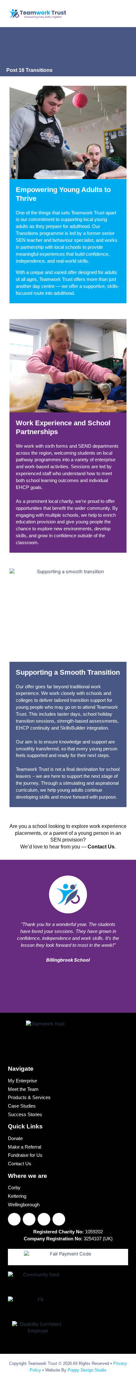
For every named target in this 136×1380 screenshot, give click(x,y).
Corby (14, 1188)
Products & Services (29, 1098)
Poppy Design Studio (87, 1370)
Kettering (17, 1196)
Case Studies (22, 1106)
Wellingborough (24, 1205)
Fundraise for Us (25, 1155)
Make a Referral (24, 1147)
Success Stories (25, 1115)
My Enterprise (22, 1081)
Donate (15, 1139)
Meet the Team (23, 1090)
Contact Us (19, 1164)
